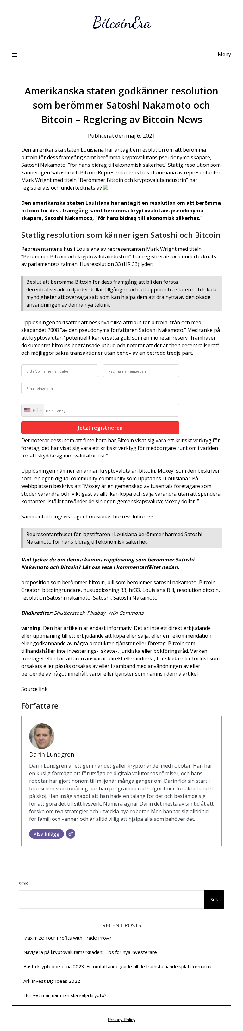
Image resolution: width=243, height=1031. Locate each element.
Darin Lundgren (51, 754)
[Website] (70, 834)
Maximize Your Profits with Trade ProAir (67, 938)
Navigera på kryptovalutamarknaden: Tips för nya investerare (90, 952)
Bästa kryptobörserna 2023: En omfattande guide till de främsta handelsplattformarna (117, 966)
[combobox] (33, 410)
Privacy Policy (121, 1019)
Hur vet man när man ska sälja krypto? (65, 995)
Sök (23, 883)
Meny (224, 54)
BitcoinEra (121, 22)
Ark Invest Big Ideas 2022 (51, 981)
